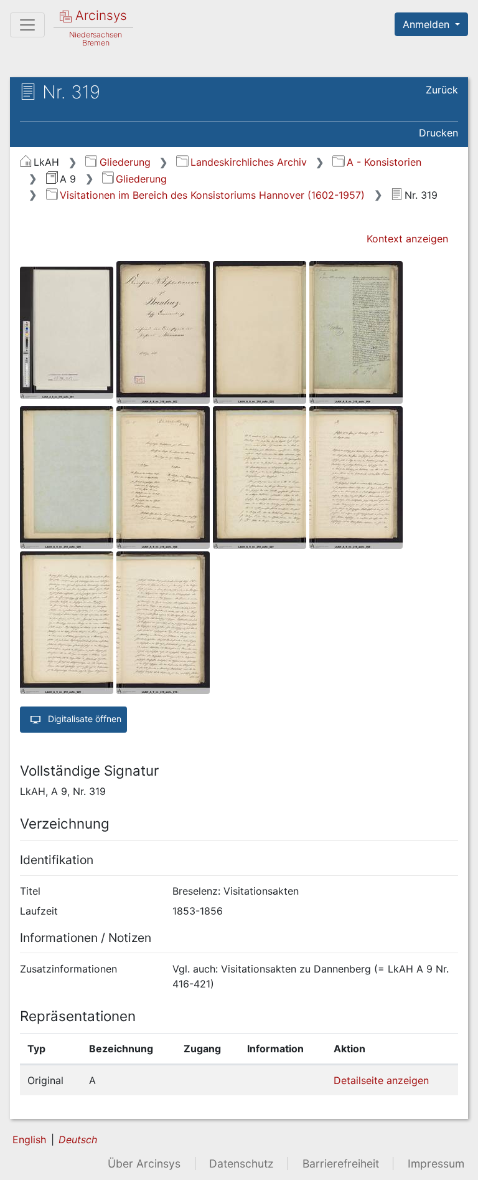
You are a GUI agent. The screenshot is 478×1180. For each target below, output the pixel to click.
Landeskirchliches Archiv (248, 162)
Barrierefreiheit (340, 1163)
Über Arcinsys (144, 1163)
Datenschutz (241, 1163)
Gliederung (125, 162)
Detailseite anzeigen (381, 1080)
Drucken (438, 132)
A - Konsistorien (384, 162)
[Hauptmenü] (27, 24)
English (29, 1139)
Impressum (436, 1163)
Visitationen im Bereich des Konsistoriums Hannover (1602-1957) (212, 195)
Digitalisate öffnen (83, 718)
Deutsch (78, 1139)
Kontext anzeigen (407, 238)
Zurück (442, 89)
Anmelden (427, 24)
